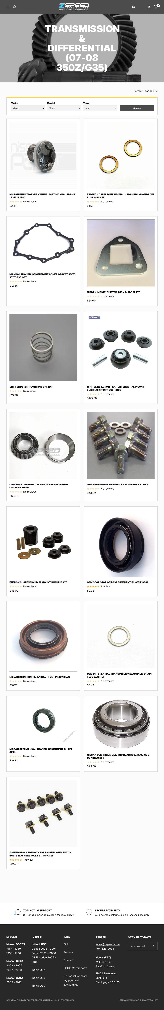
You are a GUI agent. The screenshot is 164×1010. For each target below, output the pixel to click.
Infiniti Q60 (38, 985)
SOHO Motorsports (75, 968)
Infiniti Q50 (38, 977)
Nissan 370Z (14, 977)
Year (86, 103)
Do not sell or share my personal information (75, 980)
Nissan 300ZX (15, 944)
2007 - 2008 (14, 969)
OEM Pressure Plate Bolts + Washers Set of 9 (117, 484)
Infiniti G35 (39, 944)
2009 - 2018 (13, 982)
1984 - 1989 (13, 948)
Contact (68, 960)
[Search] (14, 6)
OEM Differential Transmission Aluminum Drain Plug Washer (119, 675)
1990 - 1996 (13, 953)
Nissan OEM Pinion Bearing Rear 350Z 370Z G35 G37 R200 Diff (118, 756)
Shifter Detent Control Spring (30, 386)
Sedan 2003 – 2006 (44, 953)
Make (14, 103)
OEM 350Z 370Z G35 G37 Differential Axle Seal (117, 582)
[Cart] (156, 6)
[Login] (149, 7)
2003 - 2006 (14, 965)
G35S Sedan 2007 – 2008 (44, 960)
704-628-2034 (105, 948)
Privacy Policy (149, 1000)
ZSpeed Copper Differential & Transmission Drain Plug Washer (120, 196)
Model (51, 103)
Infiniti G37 (38, 969)
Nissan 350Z (14, 961)
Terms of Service (129, 1000)
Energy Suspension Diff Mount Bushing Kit (38, 582)
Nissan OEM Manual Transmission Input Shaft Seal (40, 750)
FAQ (66, 944)
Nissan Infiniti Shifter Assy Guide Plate (113, 292)
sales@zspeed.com (108, 944)
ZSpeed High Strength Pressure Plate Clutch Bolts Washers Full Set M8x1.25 (40, 854)
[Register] (153, 946)
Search (137, 108)
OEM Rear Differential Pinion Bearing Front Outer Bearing (38, 486)
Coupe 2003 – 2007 (44, 948)
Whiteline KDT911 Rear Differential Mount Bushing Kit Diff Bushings (115, 388)
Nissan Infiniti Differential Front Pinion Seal (39, 676)
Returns (68, 952)
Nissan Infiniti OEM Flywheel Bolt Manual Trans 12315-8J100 (42, 196)
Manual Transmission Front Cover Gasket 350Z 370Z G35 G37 (42, 276)
